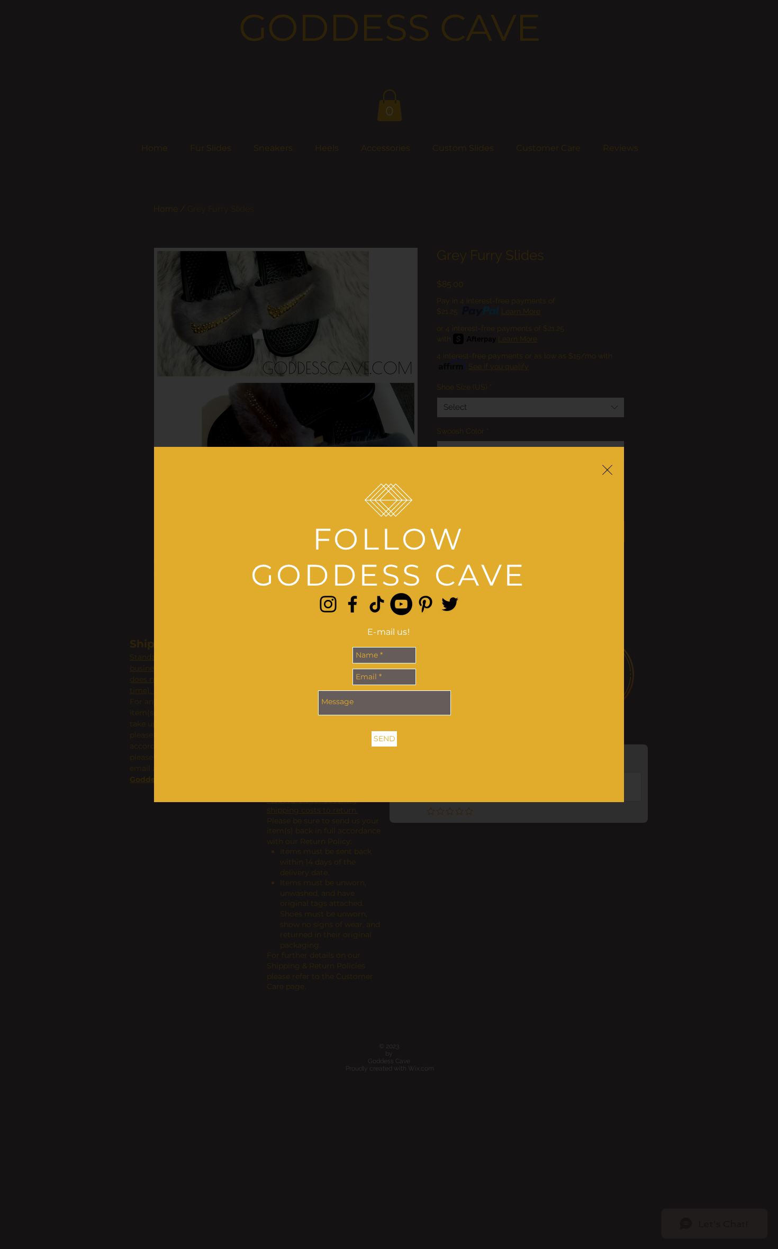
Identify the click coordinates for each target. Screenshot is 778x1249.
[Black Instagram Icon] (328, 604)
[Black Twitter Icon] (450, 604)
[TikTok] (377, 604)
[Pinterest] (425, 604)
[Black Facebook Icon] (352, 604)
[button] (607, 470)
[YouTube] (401, 604)
